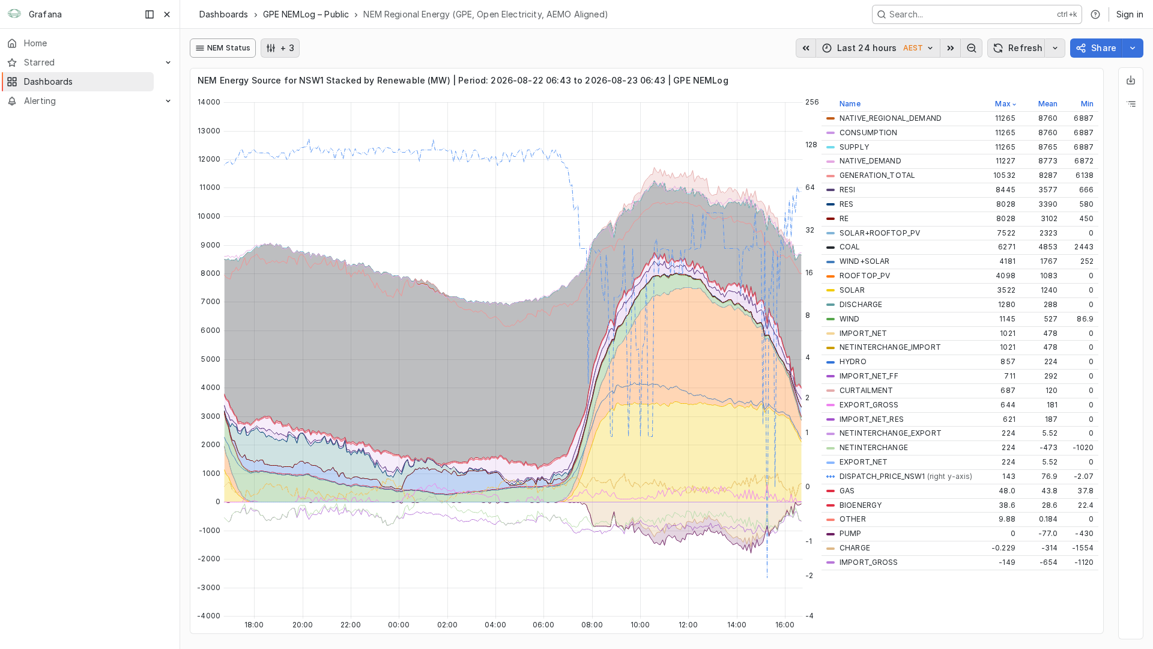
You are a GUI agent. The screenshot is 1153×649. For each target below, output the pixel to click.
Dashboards (224, 14)
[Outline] (1131, 104)
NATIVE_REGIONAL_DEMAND (891, 118)
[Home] (14, 14)
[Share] (1132, 48)
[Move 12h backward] (806, 48)
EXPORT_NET (864, 461)
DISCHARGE (861, 304)
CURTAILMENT (866, 390)
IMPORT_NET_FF (869, 375)
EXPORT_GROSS (869, 404)
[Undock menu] (149, 14)
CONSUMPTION (868, 132)
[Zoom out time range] (971, 48)
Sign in (1129, 14)
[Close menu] (167, 14)
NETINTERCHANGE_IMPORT (890, 347)
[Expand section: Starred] (168, 62)
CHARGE (855, 547)
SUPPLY (854, 146)
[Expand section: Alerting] (168, 101)
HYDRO (853, 361)
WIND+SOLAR (864, 261)
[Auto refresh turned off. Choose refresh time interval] (1055, 48)
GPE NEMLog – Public (306, 14)
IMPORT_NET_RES (872, 419)
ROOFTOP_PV (865, 275)
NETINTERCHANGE (874, 447)
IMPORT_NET (863, 333)
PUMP (851, 533)
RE (844, 218)
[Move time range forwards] (950, 48)
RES (846, 204)
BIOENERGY (861, 505)
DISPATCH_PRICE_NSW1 (906, 476)
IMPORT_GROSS (869, 562)
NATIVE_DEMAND (870, 160)
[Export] (1131, 80)
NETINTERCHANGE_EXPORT (891, 432)
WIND (850, 318)
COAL (850, 246)
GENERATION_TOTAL (877, 175)
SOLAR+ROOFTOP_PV (880, 232)
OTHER (853, 518)
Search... (906, 14)
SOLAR (852, 289)
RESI (848, 189)
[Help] (1095, 14)
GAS (847, 490)
